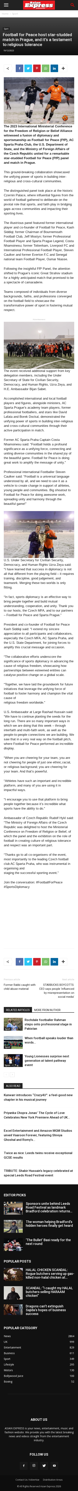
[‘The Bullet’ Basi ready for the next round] (13, 1244)
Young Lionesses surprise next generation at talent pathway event (47, 1060)
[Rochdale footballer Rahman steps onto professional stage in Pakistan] (13, 1024)
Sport (15, 13)
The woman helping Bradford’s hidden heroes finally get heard (49, 1224)
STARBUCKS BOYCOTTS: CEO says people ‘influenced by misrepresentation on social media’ (56, 990)
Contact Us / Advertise (27, 1479)
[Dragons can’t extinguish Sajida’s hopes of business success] (13, 1309)
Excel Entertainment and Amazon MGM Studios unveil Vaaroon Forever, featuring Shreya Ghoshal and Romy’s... (38, 1135)
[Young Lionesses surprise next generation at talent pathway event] (13, 1060)
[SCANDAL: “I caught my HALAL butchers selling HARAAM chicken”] (13, 1292)
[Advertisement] (39, 918)
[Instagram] (34, 1466)
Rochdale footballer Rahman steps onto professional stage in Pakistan (48, 1024)
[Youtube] (54, 1466)
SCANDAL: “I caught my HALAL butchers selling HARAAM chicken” (49, 1292)
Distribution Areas (52, 1479)
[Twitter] (44, 1466)
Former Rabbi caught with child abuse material (20, 987)
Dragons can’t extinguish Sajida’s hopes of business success (46, 1310)
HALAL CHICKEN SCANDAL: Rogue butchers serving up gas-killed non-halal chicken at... (50, 1273)
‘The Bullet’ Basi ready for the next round (48, 1242)
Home (5, 13)
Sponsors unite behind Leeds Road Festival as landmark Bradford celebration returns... (49, 1207)
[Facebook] (23, 1466)
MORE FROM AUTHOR (47, 1010)
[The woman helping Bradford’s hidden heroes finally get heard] (13, 1226)
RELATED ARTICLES (18, 1010)
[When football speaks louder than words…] (13, 1042)
